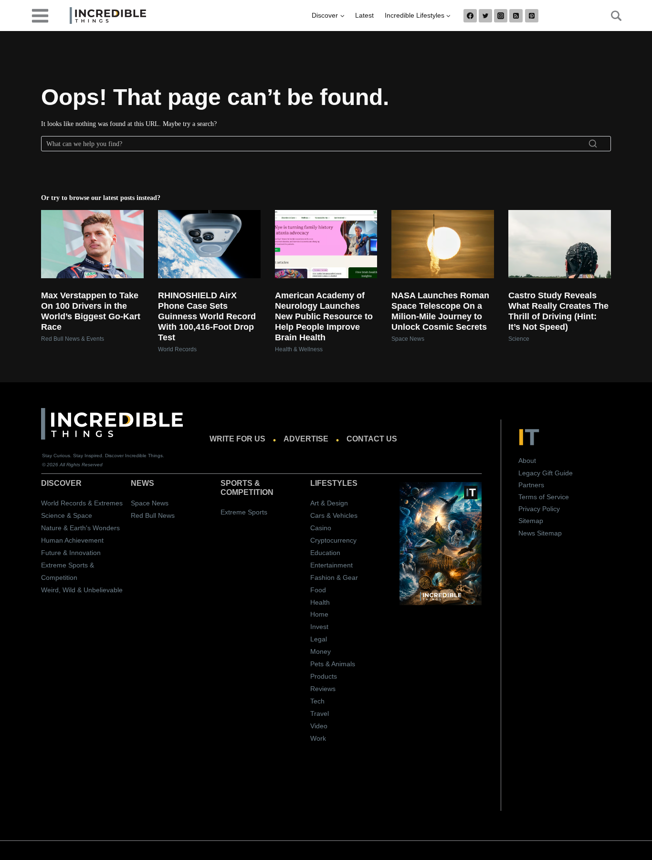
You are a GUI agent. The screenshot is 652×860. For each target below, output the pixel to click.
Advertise (306, 439)
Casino (320, 528)
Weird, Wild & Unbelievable (82, 590)
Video (318, 726)
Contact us (372, 439)
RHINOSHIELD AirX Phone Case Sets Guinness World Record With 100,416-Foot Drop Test (207, 316)
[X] (485, 15)
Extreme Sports (244, 512)
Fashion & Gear (334, 577)
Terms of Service (543, 497)
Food (318, 590)
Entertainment (331, 565)
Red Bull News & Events (72, 339)
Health (320, 602)
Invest (319, 626)
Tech (317, 701)
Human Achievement (72, 540)
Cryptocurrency (333, 540)
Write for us (237, 439)
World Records (177, 349)
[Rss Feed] (516, 15)
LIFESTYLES (334, 483)
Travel (319, 713)
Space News (407, 339)
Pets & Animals (332, 664)
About (527, 460)
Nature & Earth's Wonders (80, 528)
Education (325, 552)
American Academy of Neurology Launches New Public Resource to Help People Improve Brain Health (324, 316)
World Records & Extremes (82, 503)
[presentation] (92, 244)
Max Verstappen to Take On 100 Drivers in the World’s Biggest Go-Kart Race (90, 311)
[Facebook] (470, 15)
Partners (531, 485)
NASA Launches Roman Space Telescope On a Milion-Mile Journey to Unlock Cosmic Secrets (440, 311)
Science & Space (66, 515)
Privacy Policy (539, 509)
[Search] (592, 144)
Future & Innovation (71, 552)
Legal (318, 639)
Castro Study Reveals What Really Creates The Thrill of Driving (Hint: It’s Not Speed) (558, 311)
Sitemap (530, 520)
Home (319, 614)
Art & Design (329, 503)
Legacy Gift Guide (545, 473)
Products (323, 676)
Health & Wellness (299, 349)
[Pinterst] (531, 15)
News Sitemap (540, 533)
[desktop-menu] (40, 15)
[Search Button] (610, 15)
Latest (364, 15)
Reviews (323, 688)
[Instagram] (500, 15)
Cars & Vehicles (334, 515)
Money (320, 651)
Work (318, 738)
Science (518, 339)
